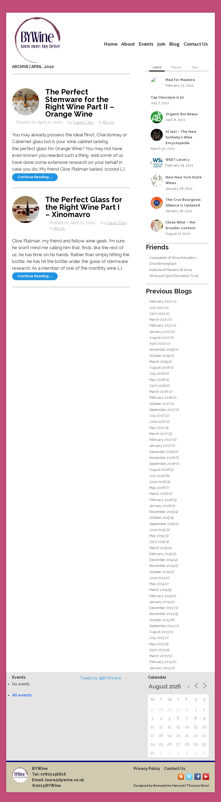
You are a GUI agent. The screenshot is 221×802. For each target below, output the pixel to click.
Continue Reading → (35, 177)
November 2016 (161, 458)
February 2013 (160, 662)
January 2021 (160, 332)
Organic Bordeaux (181, 114)
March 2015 (158, 548)
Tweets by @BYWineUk (100, 678)
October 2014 (159, 572)
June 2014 (157, 578)
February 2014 (160, 596)
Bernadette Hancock (169, 785)
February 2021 (160, 325)
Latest (157, 67)
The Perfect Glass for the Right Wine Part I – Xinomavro (83, 207)
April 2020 (157, 343)
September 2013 (162, 626)
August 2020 (159, 338)
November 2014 (161, 566)
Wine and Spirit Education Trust (173, 276)
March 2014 (158, 590)
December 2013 (161, 608)
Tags (195, 67)
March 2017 (158, 434)
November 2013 (161, 614)
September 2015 (161, 524)
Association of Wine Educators (172, 258)
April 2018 (157, 386)
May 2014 (156, 584)
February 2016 (160, 500)
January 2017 (160, 446)
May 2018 (157, 380)
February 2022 (160, 301)
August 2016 (159, 470)
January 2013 (160, 668)
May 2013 (156, 644)
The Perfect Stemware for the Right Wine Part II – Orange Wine (79, 102)
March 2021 (158, 319)
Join (161, 44)
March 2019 (158, 362)
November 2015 (161, 512)
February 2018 (160, 397)
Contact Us (196, 44)
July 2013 (156, 638)
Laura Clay (84, 122)
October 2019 (159, 356)
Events (146, 44)
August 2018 (159, 368)
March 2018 (158, 392)
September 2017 (162, 410)
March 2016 (158, 494)
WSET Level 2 (177, 160)
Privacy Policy (147, 768)
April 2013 (157, 650)
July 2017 (156, 416)
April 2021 (157, 314)
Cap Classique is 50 (167, 97)
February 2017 (160, 440)
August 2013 (159, 632)
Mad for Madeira (180, 80)
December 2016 (161, 452)
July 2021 (156, 308)
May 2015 (156, 536)
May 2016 (157, 488)
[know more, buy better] (37, 38)
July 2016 (157, 476)
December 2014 (161, 560)
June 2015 (157, 530)
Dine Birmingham (163, 264)
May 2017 (156, 428)
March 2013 (158, 656)
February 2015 (160, 554)
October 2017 (159, 404)
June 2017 (157, 421)
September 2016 (162, 464)
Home (111, 44)
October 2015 (159, 518)
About (128, 44)
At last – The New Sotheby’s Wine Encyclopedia (180, 137)
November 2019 (161, 349)
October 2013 (159, 620)
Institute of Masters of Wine (170, 270)
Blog (174, 44)
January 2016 (160, 506)
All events (22, 695)
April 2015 (157, 542)
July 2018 (157, 373)
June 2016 (157, 482)
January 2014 (159, 602)
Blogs (108, 122)
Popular (176, 67)
